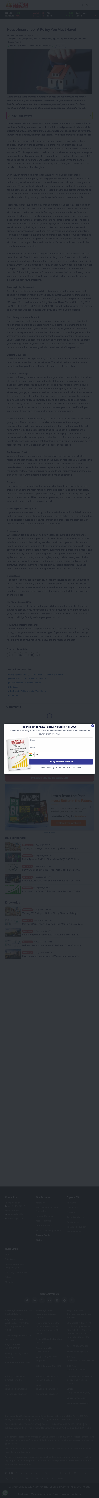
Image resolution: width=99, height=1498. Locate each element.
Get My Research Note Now (61, 761)
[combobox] (32, 754)
